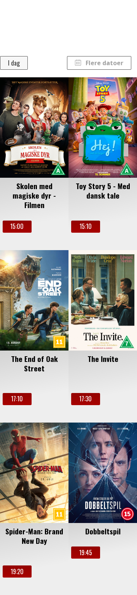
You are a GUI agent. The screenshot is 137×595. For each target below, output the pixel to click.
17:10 (17, 398)
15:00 (17, 226)
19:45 (85, 552)
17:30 (85, 398)
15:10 (86, 226)
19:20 (17, 571)
